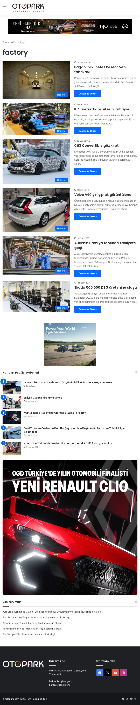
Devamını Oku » (88, 93)
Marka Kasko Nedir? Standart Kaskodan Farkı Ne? (55, 413)
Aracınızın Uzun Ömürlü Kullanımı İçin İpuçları (26, 623)
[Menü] (4, 9)
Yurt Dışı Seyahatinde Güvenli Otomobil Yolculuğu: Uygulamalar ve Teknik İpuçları (46, 611)
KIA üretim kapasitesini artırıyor (101, 109)
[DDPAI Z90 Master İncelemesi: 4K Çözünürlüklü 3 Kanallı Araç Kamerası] (12, 387)
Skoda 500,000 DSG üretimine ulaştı (105, 287)
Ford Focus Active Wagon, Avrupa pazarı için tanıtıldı (30, 617)
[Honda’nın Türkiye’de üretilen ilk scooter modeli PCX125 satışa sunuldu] (12, 448)
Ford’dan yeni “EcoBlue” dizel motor (21, 634)
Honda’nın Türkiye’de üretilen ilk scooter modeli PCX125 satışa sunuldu (68, 443)
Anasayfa (10, 42)
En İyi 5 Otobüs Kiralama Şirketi (43, 397)
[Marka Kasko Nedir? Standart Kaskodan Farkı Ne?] (12, 417)
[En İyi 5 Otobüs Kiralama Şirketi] (12, 402)
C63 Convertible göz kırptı (97, 145)
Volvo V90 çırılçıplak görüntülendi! (104, 194)
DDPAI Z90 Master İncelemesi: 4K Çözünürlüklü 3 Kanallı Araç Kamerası (68, 382)
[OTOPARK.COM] (28, 7)
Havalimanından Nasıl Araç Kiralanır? (22, 628)
